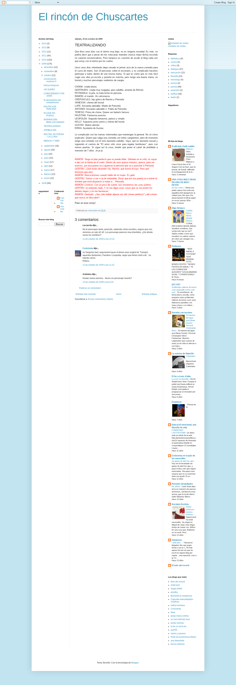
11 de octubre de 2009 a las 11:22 (98, 265)
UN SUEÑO (49, 89)
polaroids (175, 90)
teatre (173, 97)
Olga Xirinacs (178, 208)
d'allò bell (175, 585)
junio (46, 158)
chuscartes (62, 209)
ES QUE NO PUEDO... (49, 114)
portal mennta (177, 623)
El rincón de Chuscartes (93, 16)
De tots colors (178, 188)
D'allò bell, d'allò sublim (183, 146)
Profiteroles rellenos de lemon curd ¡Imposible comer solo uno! (184, 289)
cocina (174, 62)
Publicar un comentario (90, 288)
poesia (174, 83)
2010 (44, 60)
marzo (47, 170)
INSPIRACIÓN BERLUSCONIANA (54, 120)
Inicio (118, 294)
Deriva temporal (51, 85)
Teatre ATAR (176, 589)
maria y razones (178, 633)
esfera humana (178, 605)
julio (46, 154)
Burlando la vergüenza (181, 596)
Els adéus (176, 486)
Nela (173, 612)
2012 (44, 51)
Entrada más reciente (86, 294)
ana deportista (177, 640)
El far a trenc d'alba (181, 376)
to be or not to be (178, 626)
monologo (175, 79)
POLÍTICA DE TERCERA (50, 107)
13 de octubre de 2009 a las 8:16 (98, 282)
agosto (47, 150)
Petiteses (176, 246)
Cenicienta (88, 248)
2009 (44, 64)
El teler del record (180, 565)
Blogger (135, 662)
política (174, 94)
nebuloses (177, 540)
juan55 (174, 630)
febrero (47, 174)
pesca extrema (178, 644)
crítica (173, 65)
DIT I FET (176, 284)
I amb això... (177, 543)
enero (47, 178)
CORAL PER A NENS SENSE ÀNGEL (189, 216)
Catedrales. (191, 356)
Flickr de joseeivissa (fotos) (183, 637)
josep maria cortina (180, 616)
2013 (44, 47)
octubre (48, 75)
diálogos (175, 69)
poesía (174, 87)
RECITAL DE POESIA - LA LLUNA (54, 135)
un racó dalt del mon (180, 619)
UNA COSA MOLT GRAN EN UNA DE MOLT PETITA (184, 182)
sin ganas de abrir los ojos (183, 461)
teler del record (178, 581)
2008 (44, 183)
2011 (44, 55)
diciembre (49, 67)
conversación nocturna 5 (50, 80)
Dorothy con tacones (182, 312)
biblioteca (175, 58)
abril (46, 166)
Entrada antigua (149, 294)
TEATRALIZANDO (52, 126)
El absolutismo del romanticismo (52, 101)
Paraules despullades (182, 484)
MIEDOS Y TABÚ (52, 141)
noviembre (49, 71)
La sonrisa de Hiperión (183, 353)
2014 (44, 43)
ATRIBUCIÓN (50, 130)
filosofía (174, 76)
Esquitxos (177, 402)
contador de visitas (177, 46)
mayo (47, 162)
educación (176, 72)
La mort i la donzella (180, 379)
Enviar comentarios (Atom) (100, 299)
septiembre (49, 146)
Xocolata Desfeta (180, 504)
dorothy (174, 592)
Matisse (189, 149)
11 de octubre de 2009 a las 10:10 (99, 239)
